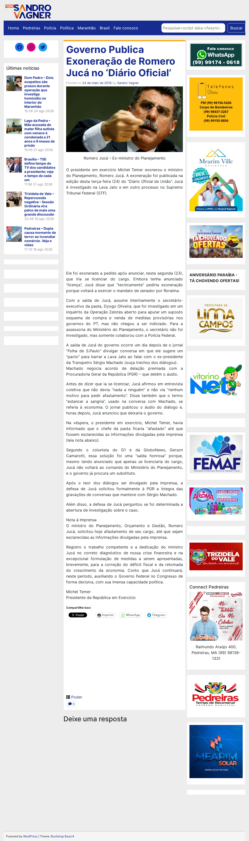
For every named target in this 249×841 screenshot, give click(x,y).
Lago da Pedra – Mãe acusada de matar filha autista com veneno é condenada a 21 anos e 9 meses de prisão (39, 132)
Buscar (236, 27)
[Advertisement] (124, 234)
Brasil (105, 27)
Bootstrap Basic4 (62, 836)
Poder (76, 697)
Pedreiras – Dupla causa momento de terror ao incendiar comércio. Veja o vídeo (40, 236)
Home (13, 27)
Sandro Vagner (128, 83)
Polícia (50, 27)
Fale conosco (126, 27)
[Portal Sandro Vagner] (28, 11)
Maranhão (87, 27)
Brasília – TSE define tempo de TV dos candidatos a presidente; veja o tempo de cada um (39, 169)
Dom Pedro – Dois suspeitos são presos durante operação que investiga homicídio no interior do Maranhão (38, 92)
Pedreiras (31, 27)
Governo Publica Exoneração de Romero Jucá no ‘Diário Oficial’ (120, 61)
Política (67, 27)
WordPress (30, 836)
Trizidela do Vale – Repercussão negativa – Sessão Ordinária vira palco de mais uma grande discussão (39, 204)
